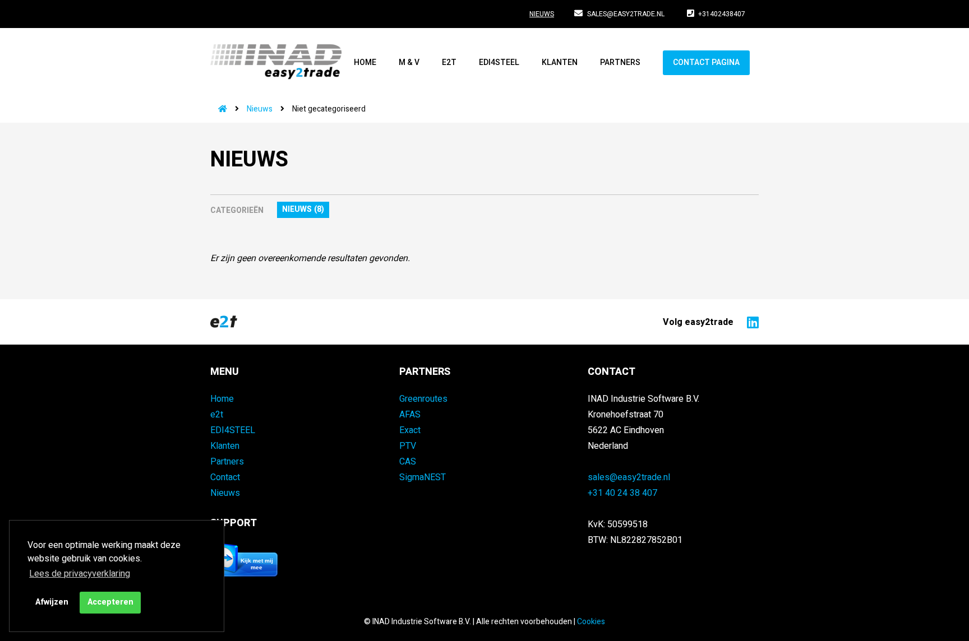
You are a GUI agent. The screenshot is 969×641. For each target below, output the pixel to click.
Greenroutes (423, 399)
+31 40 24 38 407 (622, 493)
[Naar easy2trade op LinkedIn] (750, 321)
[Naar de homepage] (218, 109)
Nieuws (541, 14)
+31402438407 (721, 14)
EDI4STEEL (499, 62)
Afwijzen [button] (51, 602)
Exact (410, 430)
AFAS (410, 414)
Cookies (591, 622)
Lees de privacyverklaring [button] (79, 573)
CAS (407, 461)
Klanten (560, 62)
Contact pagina (706, 62)
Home (365, 62)
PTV (407, 446)
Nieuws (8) (303, 209)
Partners (620, 62)
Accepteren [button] (110, 602)
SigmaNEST (422, 477)
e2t (449, 62)
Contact (225, 477)
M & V (409, 62)
